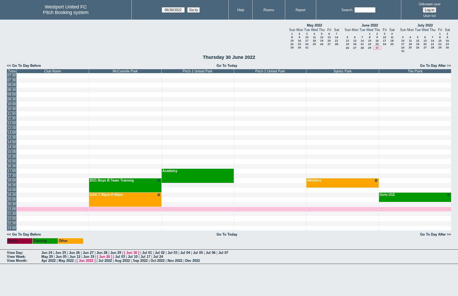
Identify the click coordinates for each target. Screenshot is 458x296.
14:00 (11, 142)
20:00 (11, 199)
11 (314, 37)
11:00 (11, 114)
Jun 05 (61, 257)
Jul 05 (198, 253)
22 (292, 44)
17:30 (11, 176)
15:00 (11, 152)
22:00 (11, 218)
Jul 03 (172, 253)
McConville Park (125, 71)
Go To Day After (433, 66)
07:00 (11, 75)
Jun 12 (74, 257)
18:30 (11, 185)
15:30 (11, 156)
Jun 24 (46, 253)
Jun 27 (88, 253)
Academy (169, 171)
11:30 (11, 118)
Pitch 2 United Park (270, 71)
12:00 (11, 123)
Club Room (52, 71)
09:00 (11, 94)
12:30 (11, 128)
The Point (415, 71)
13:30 (11, 137)
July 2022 (425, 25)
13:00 (11, 133)
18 (314, 40)
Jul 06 (210, 253)
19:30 (11, 195)
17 (307, 40)
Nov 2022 (175, 261)
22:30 (11, 223)
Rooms (268, 10)
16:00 (11, 161)
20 (329, 40)
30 (299, 47)
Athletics (314, 180)
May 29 (47, 257)
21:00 (11, 209)
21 (336, 40)
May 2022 (314, 25)
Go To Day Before (26, 66)
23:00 (11, 228)
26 (321, 44)
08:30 (11, 90)
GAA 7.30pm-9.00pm (106, 195)
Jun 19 (88, 257)
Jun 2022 (86, 261)
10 (307, 37)
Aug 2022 (122, 261)
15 (292, 40)
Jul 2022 (105, 261)
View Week (16, 257)
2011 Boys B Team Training (112, 180)
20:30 (11, 204)
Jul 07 (223, 253)
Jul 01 (147, 253)
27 (329, 44)
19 (321, 40)
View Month (16, 261)
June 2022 (370, 25)
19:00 (11, 190)
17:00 (11, 171)
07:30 (11, 80)
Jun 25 (60, 253)
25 (314, 44)
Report (301, 10)
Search (346, 10)
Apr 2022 (48, 261)
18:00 (11, 180)
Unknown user (430, 4)
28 (336, 44)
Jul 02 (160, 253)
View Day (14, 253)
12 (321, 37)
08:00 (11, 85)
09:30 (11, 99)
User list (429, 16)
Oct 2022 (158, 261)
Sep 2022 (140, 261)
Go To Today (227, 66)
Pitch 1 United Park (198, 71)
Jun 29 (115, 253)
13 (329, 37)
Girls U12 (387, 195)
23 (299, 44)
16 (299, 40)
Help (240, 10)
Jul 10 (133, 257)
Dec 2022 (192, 261)
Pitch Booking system (66, 12)
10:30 (11, 109)
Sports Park (342, 71)
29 (292, 47)
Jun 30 (131, 253)
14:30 (11, 147)
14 (336, 37)
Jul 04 (185, 253)
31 (307, 47)
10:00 (11, 104)
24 (307, 44)
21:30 (11, 214)
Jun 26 (74, 253)
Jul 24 (158, 257)
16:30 (11, 166)
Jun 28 (101, 253)
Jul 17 (145, 257)
